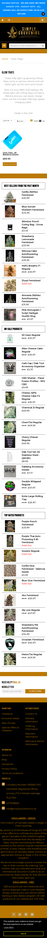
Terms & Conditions (12, 773)
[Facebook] (14, 914)
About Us (7, 755)
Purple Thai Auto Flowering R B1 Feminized (31, 539)
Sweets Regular (31, 551)
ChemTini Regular (32, 422)
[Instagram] (26, 914)
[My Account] (3, 20)
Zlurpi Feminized (31, 280)
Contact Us (31, 714)
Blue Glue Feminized (33, 580)
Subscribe (35, 691)
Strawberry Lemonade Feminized (28, 239)
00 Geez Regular (31, 335)
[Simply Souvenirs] (23, 32)
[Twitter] (20, 914)
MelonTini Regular (32, 654)
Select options (9, 164)
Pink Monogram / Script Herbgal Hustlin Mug (31, 313)
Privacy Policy (9, 768)
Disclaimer (7, 764)
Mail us (16, 682)
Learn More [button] (9, 927)
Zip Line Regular (31, 610)
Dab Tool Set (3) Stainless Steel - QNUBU (31, 455)
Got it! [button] (23, 934)
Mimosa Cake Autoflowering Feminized (30, 254)
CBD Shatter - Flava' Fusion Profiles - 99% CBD (33, 381)
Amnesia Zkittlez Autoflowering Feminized (31, 298)
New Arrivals (8, 723)
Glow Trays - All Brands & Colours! (11, 154)
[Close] (43, 14)
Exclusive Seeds (10, 718)
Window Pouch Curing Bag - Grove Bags (32, 224)
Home (5, 59)
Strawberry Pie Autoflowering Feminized (30, 628)
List (43, 121)
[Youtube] (32, 914)
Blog (4, 759)
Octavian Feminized (33, 639)
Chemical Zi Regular (33, 407)
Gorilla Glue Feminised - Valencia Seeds (33, 568)
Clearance (7, 714)
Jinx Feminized (30, 595)
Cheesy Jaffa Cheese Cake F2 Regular (31, 396)
